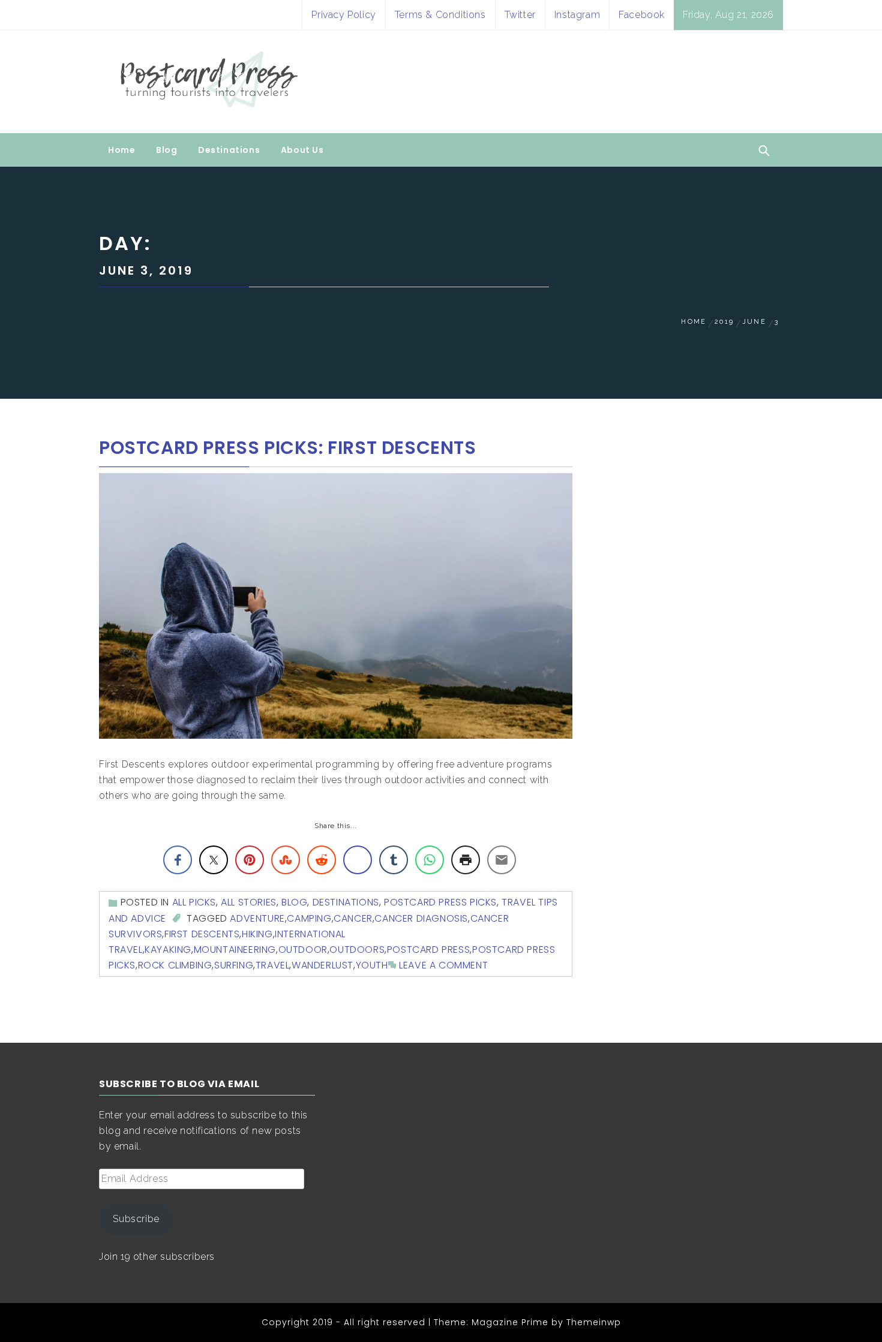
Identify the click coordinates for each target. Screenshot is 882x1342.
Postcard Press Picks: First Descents (287, 448)
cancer (353, 918)
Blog (166, 150)
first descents (201, 934)
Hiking (257, 934)
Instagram (577, 14)
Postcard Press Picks (440, 902)
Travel (273, 965)
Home (121, 150)
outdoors (357, 949)
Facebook (642, 14)
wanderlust (322, 965)
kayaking (168, 949)
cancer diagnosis (421, 918)
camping (309, 918)
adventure (257, 918)
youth (372, 965)
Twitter (520, 14)
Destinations (229, 150)
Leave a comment (443, 965)
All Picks (194, 902)
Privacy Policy (343, 14)
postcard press (428, 949)
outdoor (303, 949)
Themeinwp (593, 1322)
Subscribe (136, 1218)
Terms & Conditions (440, 14)
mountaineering (235, 949)
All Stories (249, 902)
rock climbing (175, 965)
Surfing (233, 965)
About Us (302, 150)
